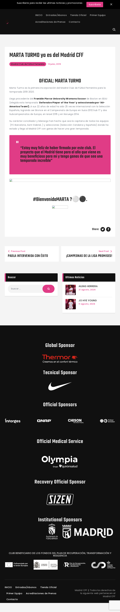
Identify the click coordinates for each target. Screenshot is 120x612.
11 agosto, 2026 (87, 303)
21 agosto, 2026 (87, 289)
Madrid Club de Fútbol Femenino (28, 64)
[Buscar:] (31, 288)
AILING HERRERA (88, 286)
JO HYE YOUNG (88, 300)
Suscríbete (95, 4)
